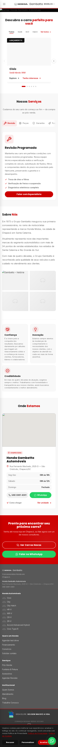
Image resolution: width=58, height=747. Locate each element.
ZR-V (9, 621)
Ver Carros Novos (30, 545)
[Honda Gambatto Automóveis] (29, 570)
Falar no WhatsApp (30, 554)
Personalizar (28, 742)
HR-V (9, 609)
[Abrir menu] (4, 4)
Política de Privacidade (37, 733)
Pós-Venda (7, 665)
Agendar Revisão (10, 678)
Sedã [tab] (20, 32)
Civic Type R (12, 629)
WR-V (9, 613)
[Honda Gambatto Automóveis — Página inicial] (28, 4)
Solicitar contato (9, 653)
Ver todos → (46, 32)
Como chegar (15, 503)
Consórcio (6, 649)
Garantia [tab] (40, 123)
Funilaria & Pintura (10, 669)
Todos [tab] (11, 32)
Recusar (10, 742)
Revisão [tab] (11, 123)
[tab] (23, 86)
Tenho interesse (30, 78)
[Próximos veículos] (54, 61)
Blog (4, 698)
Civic (12, 69)
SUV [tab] (27, 32)
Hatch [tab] (35, 32)
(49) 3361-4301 (8, 587)
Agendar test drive (10, 640)
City (8, 602)
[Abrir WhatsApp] (52, 741)
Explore (13, 78)
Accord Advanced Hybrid (18, 625)
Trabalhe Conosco (10, 702)
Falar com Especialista (29, 194)
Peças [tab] (26, 123)
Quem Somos (8, 690)
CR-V (9, 617)
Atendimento (7, 694)
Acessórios (7, 674)
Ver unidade (43, 503)
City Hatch (11, 605)
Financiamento (8, 645)
